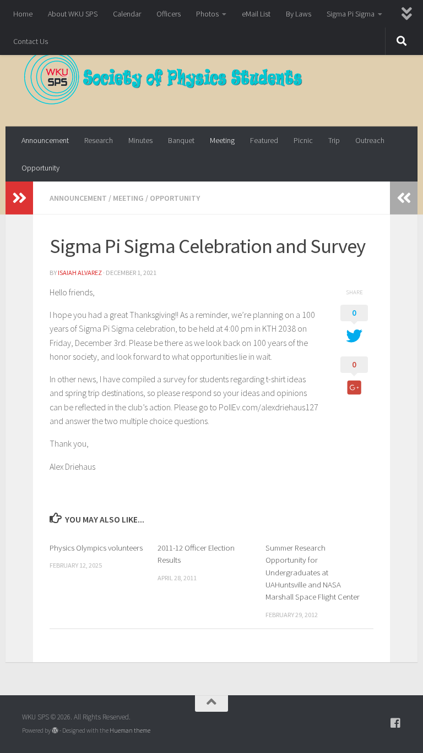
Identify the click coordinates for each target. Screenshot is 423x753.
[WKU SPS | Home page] (163, 77)
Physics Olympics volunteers (96, 547)
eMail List (256, 14)
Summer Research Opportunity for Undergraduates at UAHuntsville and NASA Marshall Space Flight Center (312, 572)
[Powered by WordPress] (55, 730)
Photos (207, 14)
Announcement (45, 140)
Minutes (140, 140)
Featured (264, 140)
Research (98, 140)
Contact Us (30, 41)
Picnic (303, 140)
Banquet (181, 140)
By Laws (298, 14)
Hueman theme (130, 730)
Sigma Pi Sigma (351, 14)
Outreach (369, 140)
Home (22, 14)
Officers (168, 14)
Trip (334, 140)
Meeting (222, 140)
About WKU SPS (72, 14)
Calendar (127, 14)
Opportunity (40, 168)
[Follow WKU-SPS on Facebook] (395, 723)
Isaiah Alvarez (80, 272)
